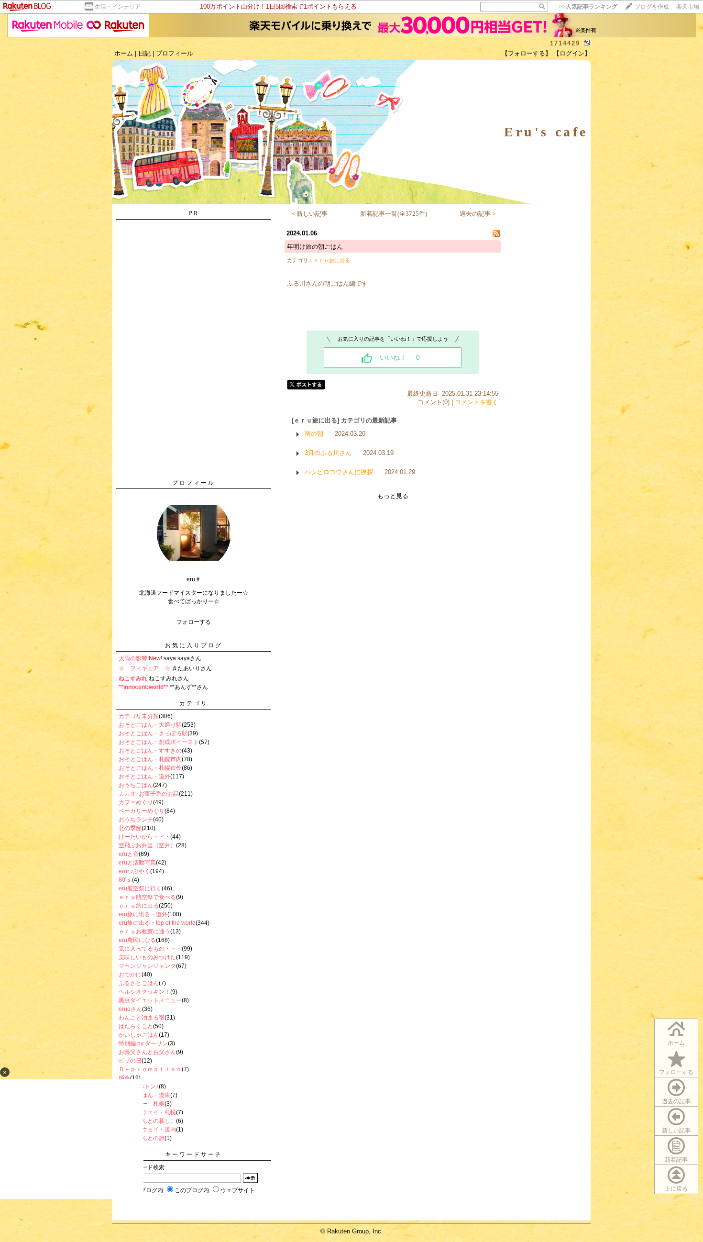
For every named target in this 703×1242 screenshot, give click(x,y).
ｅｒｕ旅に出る (139, 905)
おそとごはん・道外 (144, 776)
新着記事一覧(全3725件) (393, 213)
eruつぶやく (134, 871)
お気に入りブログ (193, 645)
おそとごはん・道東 (144, 1095)
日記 (144, 53)
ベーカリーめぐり (142, 811)
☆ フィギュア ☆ (144, 668)
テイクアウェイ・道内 (147, 1129)
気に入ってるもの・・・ (150, 948)
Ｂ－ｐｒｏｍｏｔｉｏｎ (150, 1069)
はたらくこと (136, 1026)
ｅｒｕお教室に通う (144, 931)
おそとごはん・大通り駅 (150, 724)
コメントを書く (476, 402)
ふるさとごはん (139, 983)
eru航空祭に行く (140, 888)
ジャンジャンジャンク (147, 966)
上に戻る (676, 1189)
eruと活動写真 (137, 862)
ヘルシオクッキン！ (144, 991)
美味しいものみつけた (147, 957)
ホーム (123, 53)
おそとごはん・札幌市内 (150, 759)
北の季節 (130, 828)
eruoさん (130, 1009)
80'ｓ (125, 879)
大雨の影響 (133, 658)
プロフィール (174, 53)
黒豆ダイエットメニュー (150, 1000)
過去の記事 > (477, 213)
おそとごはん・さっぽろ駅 (153, 733)
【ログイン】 (572, 53)
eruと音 (129, 854)
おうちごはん (136, 785)
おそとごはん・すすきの (150, 750)
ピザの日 (130, 1060)
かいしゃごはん (139, 1034)
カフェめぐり (136, 802)
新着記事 (676, 1159)
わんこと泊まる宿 (142, 1017)
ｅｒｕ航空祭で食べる (147, 897)
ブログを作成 (652, 6)
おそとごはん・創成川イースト (159, 742)
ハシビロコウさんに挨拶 (339, 472)
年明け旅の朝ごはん (315, 246)
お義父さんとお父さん (147, 1052)
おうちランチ (136, 819)
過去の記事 (676, 1101)
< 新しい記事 (310, 213)
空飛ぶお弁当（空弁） (147, 845)
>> (588, 6)
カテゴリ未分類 (139, 716)
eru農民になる (137, 940)
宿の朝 (314, 433)
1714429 (565, 43)
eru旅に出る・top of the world (157, 923)
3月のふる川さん (328, 452)
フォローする (676, 1072)
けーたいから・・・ (144, 836)
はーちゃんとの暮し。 (147, 1121)
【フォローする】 (526, 53)
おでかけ (130, 974)
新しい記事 (676, 1130)
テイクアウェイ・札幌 (147, 1112)
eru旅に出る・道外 (143, 914)
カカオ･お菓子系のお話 (149, 793)
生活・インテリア (118, 6)
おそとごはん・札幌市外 (150, 768)
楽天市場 (687, 6)
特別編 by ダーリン (143, 1043)
